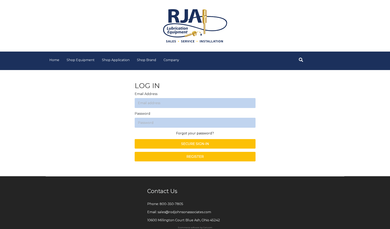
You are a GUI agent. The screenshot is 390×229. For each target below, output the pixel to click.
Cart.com (207, 227)
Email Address (146, 94)
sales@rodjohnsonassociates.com (184, 212)
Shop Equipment (81, 60)
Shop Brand (146, 60)
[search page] (301, 59)
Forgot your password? (195, 133)
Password (142, 114)
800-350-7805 (171, 204)
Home (54, 60)
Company (171, 60)
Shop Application (116, 60)
